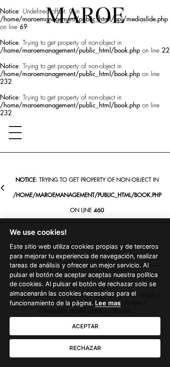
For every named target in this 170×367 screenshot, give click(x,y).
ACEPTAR (85, 326)
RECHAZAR (85, 347)
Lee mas (108, 303)
